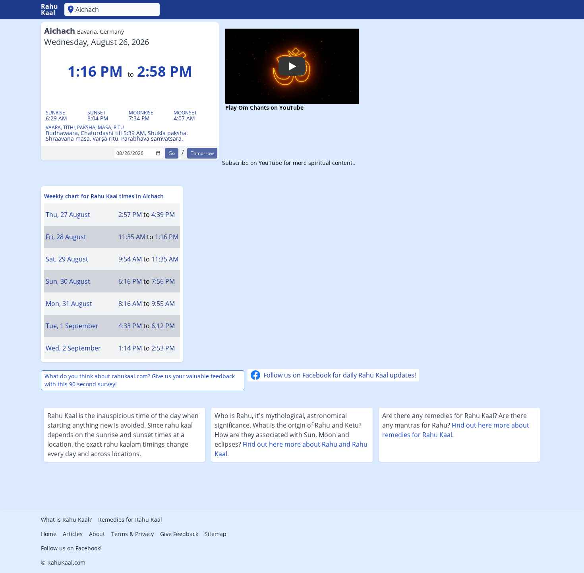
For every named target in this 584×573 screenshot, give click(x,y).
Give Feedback (179, 534)
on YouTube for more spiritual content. (302, 162)
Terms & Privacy (132, 534)
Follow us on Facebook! (71, 548)
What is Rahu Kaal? (66, 519)
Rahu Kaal (49, 9)
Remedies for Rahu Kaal (130, 519)
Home (48, 534)
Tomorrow (202, 153)
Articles (73, 534)
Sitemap (215, 534)
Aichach (84, 30)
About (97, 534)
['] (112, 9)
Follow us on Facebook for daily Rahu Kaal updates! (339, 375)
